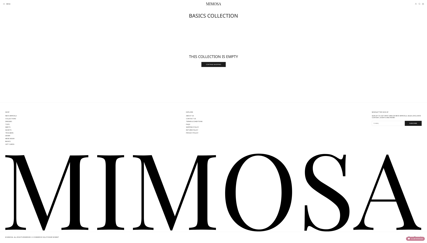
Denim (7, 136)
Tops (7, 124)
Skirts (7, 127)
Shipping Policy (192, 127)
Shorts (8, 130)
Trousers (9, 133)
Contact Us (191, 118)
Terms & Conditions (194, 121)
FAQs (188, 124)
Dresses (8, 121)
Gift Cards (9, 144)
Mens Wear (9, 138)
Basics (8, 141)
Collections (10, 118)
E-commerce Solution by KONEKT (45, 237)
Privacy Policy (192, 133)
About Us (190, 116)
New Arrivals (11, 116)
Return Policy (192, 130)
